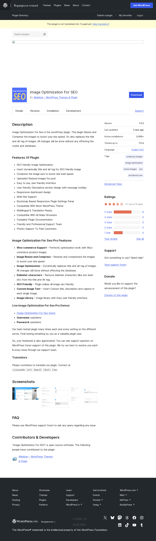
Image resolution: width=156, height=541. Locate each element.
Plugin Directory (20, 15)
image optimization (134, 163)
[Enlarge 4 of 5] (93, 391)
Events (96, 495)
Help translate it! (101, 24)
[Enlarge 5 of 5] (93, 400)
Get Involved (99, 490)
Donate (98, 500)
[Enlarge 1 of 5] (35, 391)
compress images (134, 156)
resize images (130, 169)
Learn (69, 490)
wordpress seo (136, 175)
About (15, 490)
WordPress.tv (74, 504)
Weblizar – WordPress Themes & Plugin (55, 97)
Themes (43, 495)
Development (73, 110)
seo (141, 169)
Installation (53, 110)
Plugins (42, 500)
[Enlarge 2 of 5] (64, 391)
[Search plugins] (44, 34)
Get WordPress (141, 5)
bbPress (125, 500)
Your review (110, 238)
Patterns (43, 504)
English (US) (138, 149)
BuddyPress (127, 504)
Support (139, 110)
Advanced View (113, 183)
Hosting (16, 500)
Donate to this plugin (116, 295)
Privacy (16, 504)
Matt (123, 495)
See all (140, 238)
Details (19, 110)
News (15, 495)
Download (136, 95)
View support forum (115, 264)
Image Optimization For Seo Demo (36, 313)
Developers (72, 500)
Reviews (35, 110)
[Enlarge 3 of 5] (64, 402)
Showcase (44, 490)
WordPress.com (129, 490)
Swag (97, 504)
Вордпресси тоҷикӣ (51, 521)
